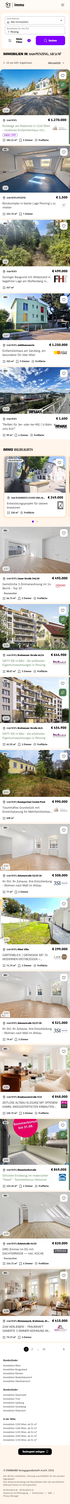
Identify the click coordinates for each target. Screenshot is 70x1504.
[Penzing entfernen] (8, 31)
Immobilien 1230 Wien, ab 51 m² (20, 1424)
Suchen (53, 40)
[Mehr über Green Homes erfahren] (62, 84)
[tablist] (35, 522)
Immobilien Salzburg (13, 1402)
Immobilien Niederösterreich (17, 1377)
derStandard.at (26, 1490)
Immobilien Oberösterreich (16, 1381)
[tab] (33, 522)
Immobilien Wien (12, 1365)
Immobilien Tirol (11, 1399)
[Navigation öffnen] (63, 5)
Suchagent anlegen (33, 1451)
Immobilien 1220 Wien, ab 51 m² (20, 1432)
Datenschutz (38, 1493)
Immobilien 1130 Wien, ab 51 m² (20, 1440)
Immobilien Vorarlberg (14, 1406)
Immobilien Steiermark (14, 1395)
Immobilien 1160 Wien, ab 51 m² (20, 1428)
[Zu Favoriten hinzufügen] (62, 75)
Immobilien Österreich (14, 1410)
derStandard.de (10, 1490)
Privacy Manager (11, 1496)
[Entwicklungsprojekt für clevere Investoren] (35, 486)
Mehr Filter (23, 41)
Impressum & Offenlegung (15, 1493)
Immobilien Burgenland (15, 1369)
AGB (50, 1493)
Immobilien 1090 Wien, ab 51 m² (20, 1436)
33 (43, 1349)
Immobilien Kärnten (13, 1373)
